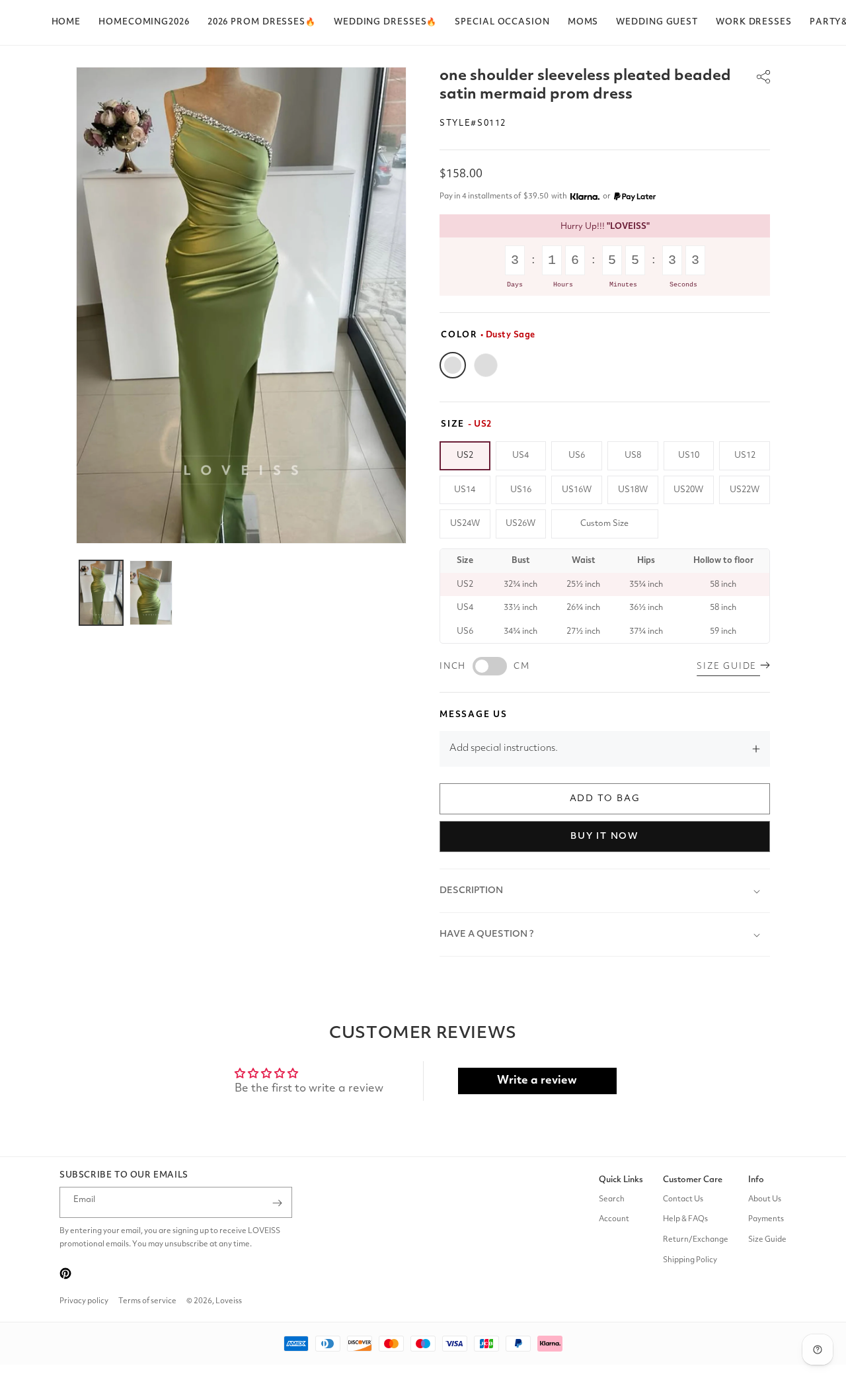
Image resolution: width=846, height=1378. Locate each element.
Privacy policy (83, 1301)
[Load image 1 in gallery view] (101, 592)
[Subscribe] (276, 1203)
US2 (465, 455)
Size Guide (767, 1240)
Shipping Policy (690, 1260)
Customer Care (692, 1180)
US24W (465, 523)
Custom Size (604, 523)
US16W (577, 490)
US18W (633, 490)
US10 (688, 455)
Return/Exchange (695, 1240)
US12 (744, 455)
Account (614, 1220)
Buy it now (604, 836)
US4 (520, 455)
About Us (764, 1199)
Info (756, 1180)
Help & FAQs (685, 1220)
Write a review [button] (537, 1080)
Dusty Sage (453, 365)
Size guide (728, 666)
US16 (520, 490)
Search (612, 1199)
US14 (464, 490)
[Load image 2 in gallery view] (151, 592)
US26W (520, 523)
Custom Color (486, 365)
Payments (766, 1220)
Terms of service (147, 1301)
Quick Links (621, 1180)
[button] (262, 22)
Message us (474, 715)
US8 (633, 455)
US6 (576, 455)
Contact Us (683, 1199)
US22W (744, 490)
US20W (688, 490)
